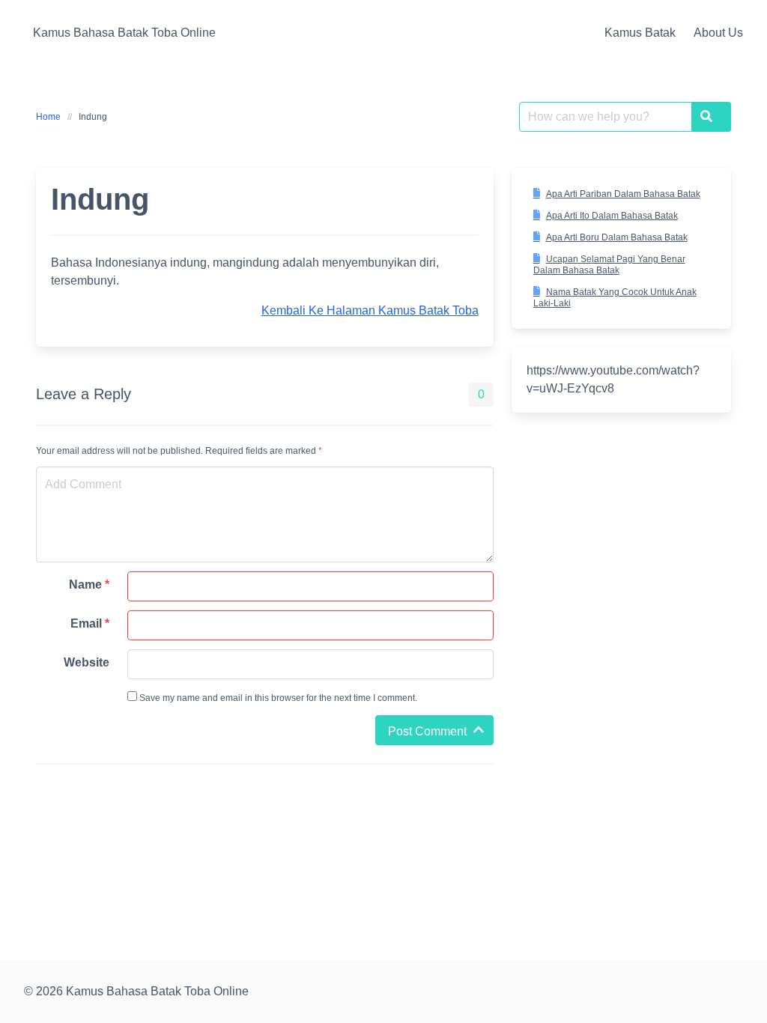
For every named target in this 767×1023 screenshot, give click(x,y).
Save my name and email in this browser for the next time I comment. (277, 698)
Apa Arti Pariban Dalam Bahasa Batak (623, 194)
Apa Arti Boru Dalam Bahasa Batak (617, 237)
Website (86, 662)
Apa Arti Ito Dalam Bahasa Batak (612, 215)
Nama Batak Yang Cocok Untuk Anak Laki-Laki (615, 298)
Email (89, 623)
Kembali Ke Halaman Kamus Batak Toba (370, 310)
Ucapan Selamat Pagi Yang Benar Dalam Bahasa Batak (609, 265)
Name (89, 584)
